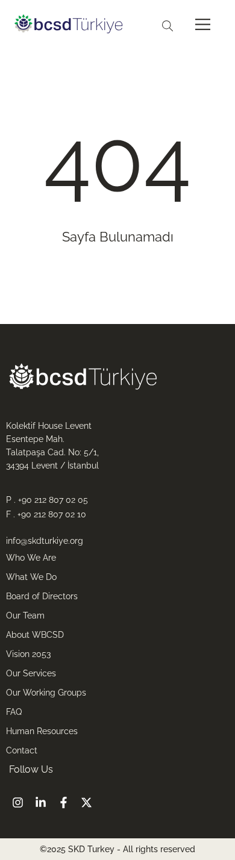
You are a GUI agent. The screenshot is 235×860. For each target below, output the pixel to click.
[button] (203, 25)
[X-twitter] (86, 802)
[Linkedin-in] (40, 802)
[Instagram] (17, 802)
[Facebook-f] (63, 802)
